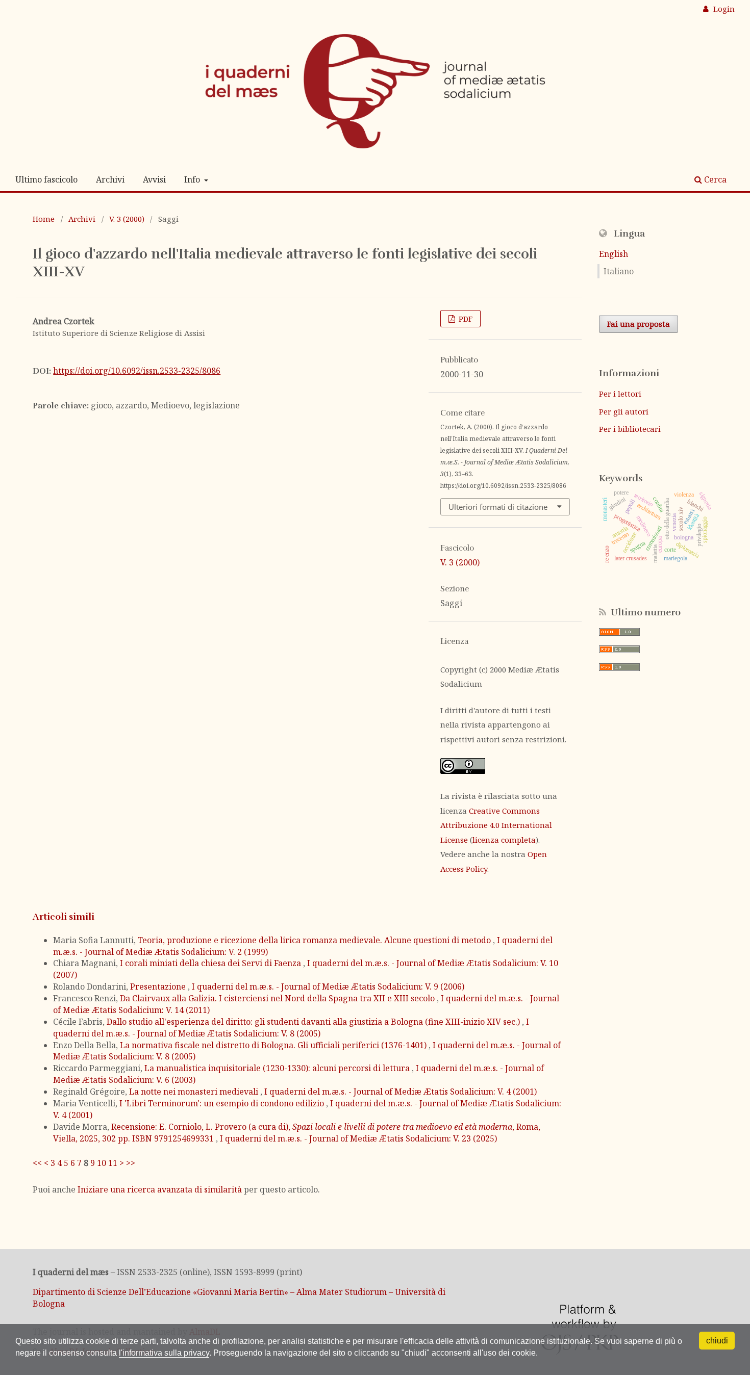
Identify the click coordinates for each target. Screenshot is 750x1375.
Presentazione (159, 986)
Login (723, 9)
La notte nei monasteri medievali (194, 1091)
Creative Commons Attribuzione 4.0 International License (496, 825)
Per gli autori (623, 411)
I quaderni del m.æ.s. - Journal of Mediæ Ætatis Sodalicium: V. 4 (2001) (400, 1091)
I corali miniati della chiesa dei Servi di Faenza (211, 963)
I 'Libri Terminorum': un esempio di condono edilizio (222, 1103)
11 (112, 1163)
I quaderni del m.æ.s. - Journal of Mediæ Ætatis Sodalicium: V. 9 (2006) (328, 986)
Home (44, 219)
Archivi (110, 179)
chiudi (717, 1340)
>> (130, 1163)
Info (193, 179)
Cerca (714, 179)
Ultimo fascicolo (46, 179)
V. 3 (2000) (126, 219)
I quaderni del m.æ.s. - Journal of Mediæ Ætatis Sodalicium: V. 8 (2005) (291, 1027)
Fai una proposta (638, 324)
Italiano (619, 271)
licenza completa (504, 840)
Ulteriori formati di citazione (497, 507)
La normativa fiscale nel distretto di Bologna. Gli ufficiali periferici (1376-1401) (274, 1045)
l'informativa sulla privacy (164, 1352)
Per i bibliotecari (630, 429)
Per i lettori (620, 393)
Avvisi (154, 179)
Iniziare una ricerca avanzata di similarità (160, 1189)
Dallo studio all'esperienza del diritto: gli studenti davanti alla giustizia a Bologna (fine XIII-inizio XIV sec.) (314, 1021)
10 (101, 1163)
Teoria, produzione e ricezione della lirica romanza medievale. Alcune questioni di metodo (315, 940)
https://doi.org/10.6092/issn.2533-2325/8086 (136, 370)
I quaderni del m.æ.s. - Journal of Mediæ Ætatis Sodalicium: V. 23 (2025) (358, 1138)
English (613, 254)
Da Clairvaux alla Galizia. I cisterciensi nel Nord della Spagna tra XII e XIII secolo (278, 998)
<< (37, 1163)
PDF (464, 319)
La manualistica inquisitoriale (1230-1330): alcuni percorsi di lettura (278, 1068)
